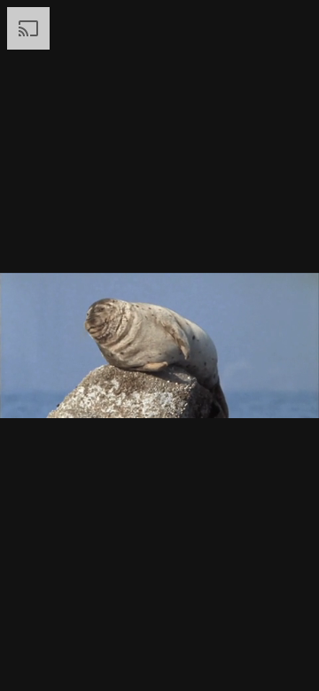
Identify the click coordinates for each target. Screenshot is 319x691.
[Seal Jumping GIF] (159, 345)
